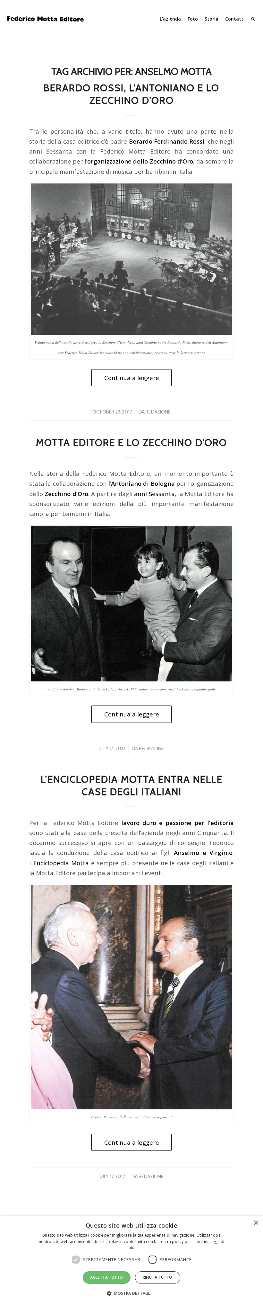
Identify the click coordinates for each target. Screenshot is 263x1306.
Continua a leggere (131, 378)
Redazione (158, 412)
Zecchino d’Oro (66, 494)
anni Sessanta (154, 494)
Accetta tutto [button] (106, 1277)
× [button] (255, 1223)
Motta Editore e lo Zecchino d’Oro (131, 443)
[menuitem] (170, 19)
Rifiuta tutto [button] (158, 1277)
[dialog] (131, 1261)
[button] (131, 1293)
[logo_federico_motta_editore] (46, 19)
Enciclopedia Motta (61, 863)
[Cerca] (253, 19)
